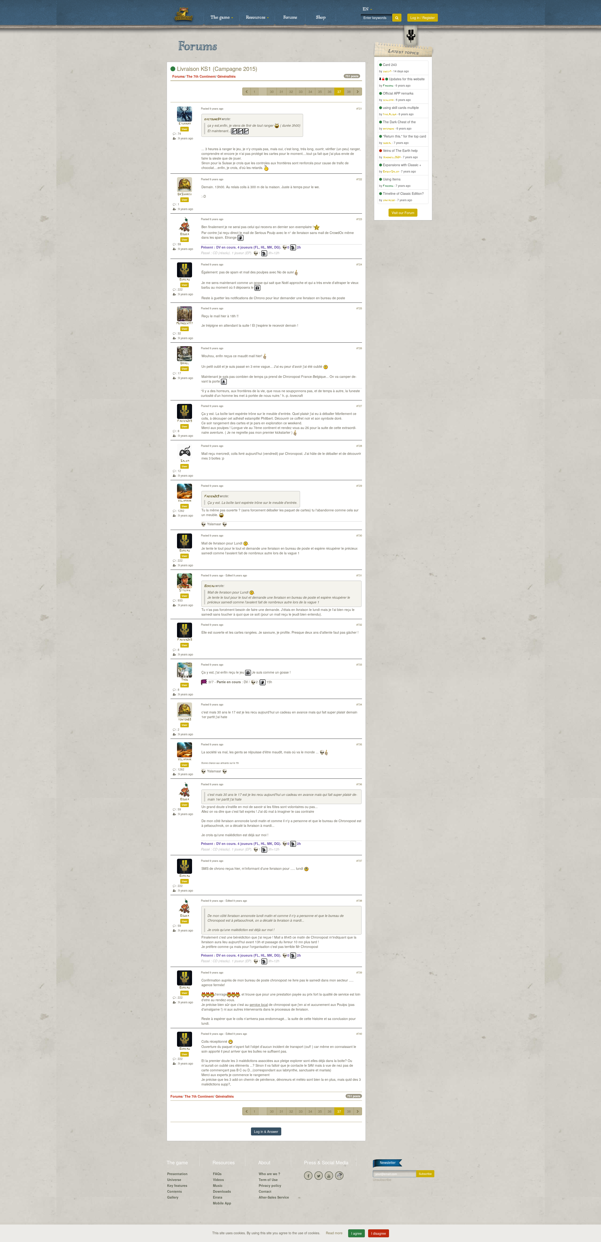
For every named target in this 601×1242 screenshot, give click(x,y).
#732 (359, 624)
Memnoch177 (184, 323)
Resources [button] (256, 17)
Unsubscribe (382, 1179)
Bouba (184, 234)
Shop (321, 17)
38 (349, 91)
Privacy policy (270, 1185)
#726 (359, 348)
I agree (356, 1233)
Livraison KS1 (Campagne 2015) (216, 68)
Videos (218, 1179)
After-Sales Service (274, 1197)
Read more (334, 1232)
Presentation (177, 1173)
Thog (184, 680)
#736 (359, 784)
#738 (359, 900)
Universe (174, 1179)
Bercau (184, 279)
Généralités (226, 76)
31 (281, 91)
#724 (359, 264)
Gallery (172, 1197)
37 (339, 91)
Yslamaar (184, 501)
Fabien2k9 (184, 421)
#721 (359, 108)
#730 (359, 535)
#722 (359, 179)
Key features (177, 1185)
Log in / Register (422, 17)
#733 (359, 664)
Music (218, 1185)
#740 (359, 1033)
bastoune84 (212, 119)
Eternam (185, 124)
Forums (290, 17)
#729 (359, 485)
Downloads (222, 1191)
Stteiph (184, 590)
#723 (359, 219)
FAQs (217, 1173)
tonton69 (184, 719)
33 (301, 91)
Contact (265, 1191)
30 (272, 91)
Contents (174, 1191)
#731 (359, 575)
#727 (359, 406)
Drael (184, 363)
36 (329, 91)
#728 (359, 446)
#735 (359, 744)
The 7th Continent (201, 76)
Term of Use (268, 1179)
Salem (184, 461)
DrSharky (184, 194)
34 (310, 91)
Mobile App (222, 1203)
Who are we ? (269, 1173)
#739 (359, 972)
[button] (367, 9)
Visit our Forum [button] (403, 212)
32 (291, 91)
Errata (217, 1197)
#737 (359, 860)
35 (320, 91)
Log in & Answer (266, 1131)
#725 (359, 308)
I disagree (378, 1233)
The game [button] (221, 17)
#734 (359, 704)
